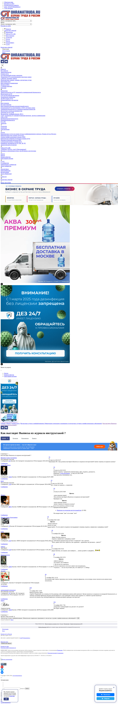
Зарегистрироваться (6, 702)
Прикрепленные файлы (60, 507)
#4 (54, 488)
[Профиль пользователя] (4, 474)
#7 (52, 545)
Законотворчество (6, 72)
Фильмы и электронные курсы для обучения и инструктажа (18, 151)
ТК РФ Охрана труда (7, 98)
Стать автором (8, 8)
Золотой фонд (10, 42)
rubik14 (3, 546)
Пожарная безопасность (8, 120)
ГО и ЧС (3, 122)
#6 (52, 530)
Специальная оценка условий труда (11, 141)
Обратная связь (8, 2)
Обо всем (3, 88)
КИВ (2, 532)
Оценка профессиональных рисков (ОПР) (13, 137)
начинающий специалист (8, 590)
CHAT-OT (4, 176)
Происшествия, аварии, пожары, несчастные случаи (16, 80)
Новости (8, 29)
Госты (61, 624)
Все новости (4, 70)
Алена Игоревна (6, 465)
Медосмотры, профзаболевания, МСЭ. (12, 114)
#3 (51, 480)
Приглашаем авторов (7, 158)
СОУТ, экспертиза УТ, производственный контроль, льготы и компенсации (23, 115)
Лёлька (3, 495)
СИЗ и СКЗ (4, 117)
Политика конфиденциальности (8, 647)
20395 (10, 566)
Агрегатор (9, 37)
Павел (2, 600)
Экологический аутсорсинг (9, 145)
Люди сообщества (6, 166)
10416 (10, 477)
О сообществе (5, 163)
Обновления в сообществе (8, 164)
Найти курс (99, 446)
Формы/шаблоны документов (9, 100)
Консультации (10, 35)
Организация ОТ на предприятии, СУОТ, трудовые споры (18, 108)
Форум (8, 41)
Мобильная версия (6, 643)
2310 (9, 540)
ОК (6, 699)
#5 (48, 516)
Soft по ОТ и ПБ (10, 34)
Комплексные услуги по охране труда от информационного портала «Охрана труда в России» (28, 134)
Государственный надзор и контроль (11, 75)
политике (12, 696)
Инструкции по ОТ (6, 94)
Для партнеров (5, 129)
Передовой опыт (6, 81)
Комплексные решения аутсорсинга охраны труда (15, 138)
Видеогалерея (5, 172)
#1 (49, 457)
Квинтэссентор (5, 555)
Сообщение (4, 463)
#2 (54, 467)
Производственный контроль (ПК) (11, 140)
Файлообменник (5, 170)
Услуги (8, 39)
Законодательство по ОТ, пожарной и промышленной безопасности (21, 92)
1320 (9, 484)
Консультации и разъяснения (9, 83)
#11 (55, 602)
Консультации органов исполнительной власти (15, 106)
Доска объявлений (6, 173)
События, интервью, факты (9, 78)
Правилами (60, 650)
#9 (45, 574)
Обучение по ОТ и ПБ (7, 112)
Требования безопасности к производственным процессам (18, 109)
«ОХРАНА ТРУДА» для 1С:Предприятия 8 (13, 149)
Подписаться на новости (11, 5)
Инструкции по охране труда (52, 624)
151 (9, 593)
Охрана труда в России (6, 634)
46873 (10, 507)
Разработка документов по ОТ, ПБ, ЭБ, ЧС (13, 143)
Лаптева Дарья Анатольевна (9, 517)
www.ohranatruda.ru (17, 675)
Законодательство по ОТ (76, 624)
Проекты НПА (5, 84)
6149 (9, 549)
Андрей (3, 571)
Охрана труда (5, 74)
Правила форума (6, 157)
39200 (10, 610)
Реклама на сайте (9, 3)
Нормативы (66, 624)
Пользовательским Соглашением (55, 653)
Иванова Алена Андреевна (9, 458)
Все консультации (6, 104)
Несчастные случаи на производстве (11, 111)
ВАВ (2, 481)
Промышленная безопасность (9, 118)
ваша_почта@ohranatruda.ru (12, 7)
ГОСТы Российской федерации (10, 95)
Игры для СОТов (6, 182)
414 (9, 461)
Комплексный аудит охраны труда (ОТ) (12, 135)
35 (9, 526)
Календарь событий (10, 30)
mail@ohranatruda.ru (25, 638)
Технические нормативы (8, 97)
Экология (3, 123)
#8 (54, 554)
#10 (31, 587)
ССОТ (8, 44)
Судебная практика (6, 86)
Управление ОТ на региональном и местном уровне (16, 77)
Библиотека (9, 32)
